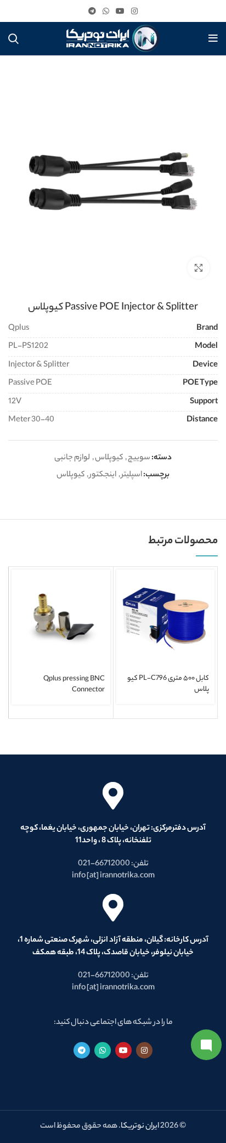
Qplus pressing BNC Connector (74, 684)
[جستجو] (13, 38)
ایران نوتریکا (140, 1126)
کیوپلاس (109, 458)
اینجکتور (102, 475)
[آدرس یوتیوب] (120, 11)
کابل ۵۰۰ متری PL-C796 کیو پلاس (168, 684)
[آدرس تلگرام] (92, 11)
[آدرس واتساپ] (105, 11)
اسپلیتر (131, 475)
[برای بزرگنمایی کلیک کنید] (199, 268)
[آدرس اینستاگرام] (134, 11)
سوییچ (139, 458)
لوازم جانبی (72, 458)
